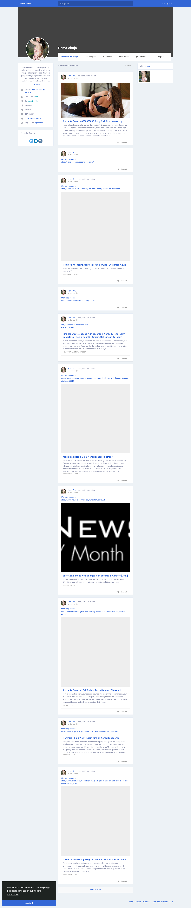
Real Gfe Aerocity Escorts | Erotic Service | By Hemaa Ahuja (94, 264)
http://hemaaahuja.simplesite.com (74, 325)
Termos (138, 902)
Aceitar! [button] (29, 903)
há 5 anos (71, 78)
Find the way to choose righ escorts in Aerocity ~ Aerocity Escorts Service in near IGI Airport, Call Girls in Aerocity (94, 335)
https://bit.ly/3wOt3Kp (33, 118)
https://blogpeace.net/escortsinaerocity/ (77, 162)
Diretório (165, 902)
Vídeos (125, 57)
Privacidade (147, 902)
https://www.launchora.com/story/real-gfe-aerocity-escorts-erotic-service (90, 189)
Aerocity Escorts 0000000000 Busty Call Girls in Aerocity (92, 121)
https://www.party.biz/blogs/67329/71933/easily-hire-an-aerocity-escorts (90, 731)
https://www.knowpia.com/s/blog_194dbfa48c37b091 (83, 500)
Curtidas (142, 57)
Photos (109, 57)
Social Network (26, 3)
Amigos (92, 57)
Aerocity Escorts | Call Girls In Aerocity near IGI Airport (92, 690)
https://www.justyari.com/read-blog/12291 (78, 300)
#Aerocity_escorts (68, 159)
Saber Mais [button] (12, 894)
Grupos (160, 57)
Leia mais (36, 84)
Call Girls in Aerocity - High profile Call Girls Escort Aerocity (94, 859)
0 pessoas (39, 123)
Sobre (131, 902)
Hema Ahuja (67, 48)
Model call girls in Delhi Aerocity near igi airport (88, 457)
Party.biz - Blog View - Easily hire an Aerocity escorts (91, 738)
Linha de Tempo (71, 57)
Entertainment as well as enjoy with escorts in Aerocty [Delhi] (95, 575)
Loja (171, 902)
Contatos (157, 902)
